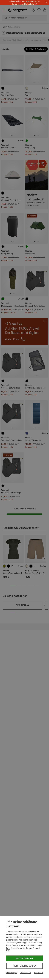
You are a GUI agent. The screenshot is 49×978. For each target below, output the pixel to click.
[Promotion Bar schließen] (46, 2)
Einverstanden (24, 958)
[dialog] (24, 947)
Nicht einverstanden (24, 966)
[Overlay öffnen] (35, 4)
